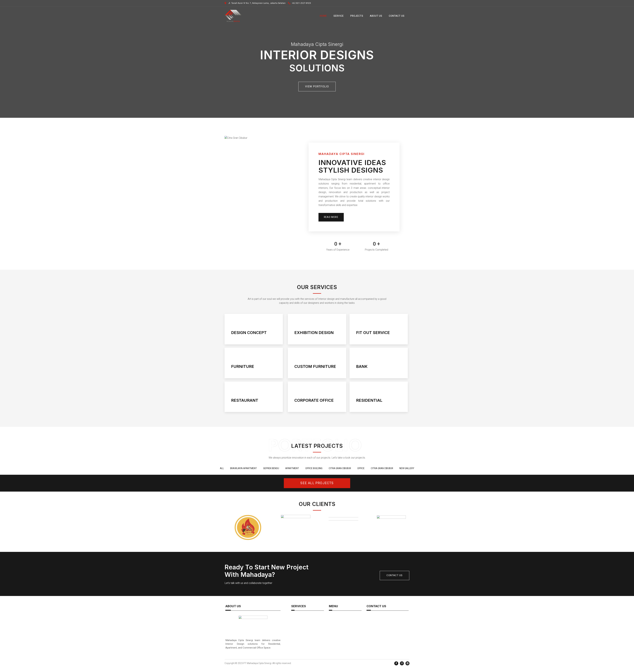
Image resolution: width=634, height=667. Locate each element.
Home (323, 16)
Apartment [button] (292, 468)
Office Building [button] (313, 468)
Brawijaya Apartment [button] (243, 468)
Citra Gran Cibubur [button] (340, 468)
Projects (356, 16)
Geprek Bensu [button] (271, 468)
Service (339, 16)
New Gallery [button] (406, 468)
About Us (376, 16)
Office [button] (361, 468)
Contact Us (397, 16)
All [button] (222, 468)
